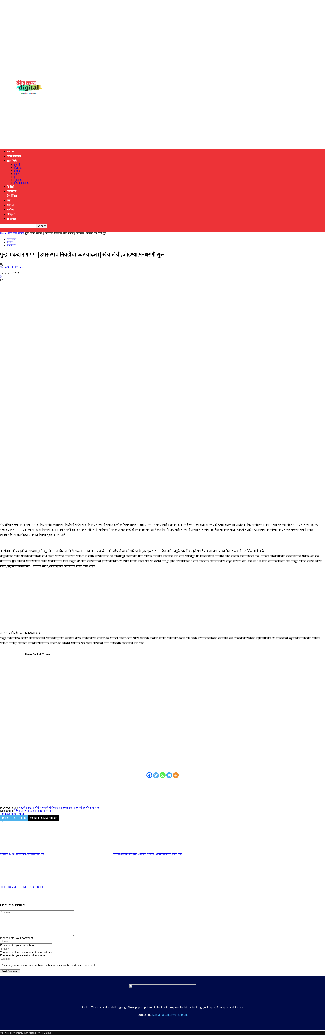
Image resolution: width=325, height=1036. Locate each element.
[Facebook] (5, 284)
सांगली (17, 164)
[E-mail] (6, 714)
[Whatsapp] (163, 775)
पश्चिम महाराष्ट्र (21, 182)
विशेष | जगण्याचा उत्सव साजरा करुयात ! (33, 810)
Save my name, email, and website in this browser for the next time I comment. (48, 965)
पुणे (15, 176)
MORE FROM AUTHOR (43, 818)
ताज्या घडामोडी (14, 156)
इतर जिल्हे (12, 161)
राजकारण (11, 191)
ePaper (11, 214)
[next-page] (8, 893)
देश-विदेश (12, 196)
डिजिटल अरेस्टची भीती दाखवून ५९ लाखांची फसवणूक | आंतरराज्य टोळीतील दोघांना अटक (147, 854)
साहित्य (10, 205)
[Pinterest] (30, 284)
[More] (54, 284)
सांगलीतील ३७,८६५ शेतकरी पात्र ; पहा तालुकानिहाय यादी (22, 854)
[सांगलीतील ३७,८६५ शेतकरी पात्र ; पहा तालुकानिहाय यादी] (18, 849)
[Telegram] (169, 775)
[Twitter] (17, 284)
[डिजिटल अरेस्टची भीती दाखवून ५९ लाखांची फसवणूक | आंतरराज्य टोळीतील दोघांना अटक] (131, 849)
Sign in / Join (12, 82)
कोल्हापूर (18, 167)
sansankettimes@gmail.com (170, 1015)
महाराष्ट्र (18, 179)
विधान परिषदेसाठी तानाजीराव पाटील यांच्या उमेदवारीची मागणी (23, 887)
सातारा (17, 173)
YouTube (11, 219)
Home (10, 151)
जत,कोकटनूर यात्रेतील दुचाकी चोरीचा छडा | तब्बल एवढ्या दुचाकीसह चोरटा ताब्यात (59, 807)
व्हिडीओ (10, 186)
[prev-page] (2, 893)
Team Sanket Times (12, 267)
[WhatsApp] (42, 284)
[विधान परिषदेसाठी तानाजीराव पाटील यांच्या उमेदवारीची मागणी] (18, 882)
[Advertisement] (162, 123)
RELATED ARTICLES (14, 818)
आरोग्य (10, 209)
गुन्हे (8, 200)
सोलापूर (17, 170)
